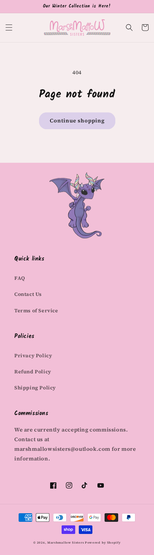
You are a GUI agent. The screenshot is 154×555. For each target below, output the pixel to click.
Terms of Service (36, 310)
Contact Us (28, 294)
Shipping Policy (35, 387)
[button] (9, 27)
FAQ (19, 278)
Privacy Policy (33, 355)
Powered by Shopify (103, 542)
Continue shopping (77, 120)
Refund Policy (32, 371)
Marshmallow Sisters (65, 542)
